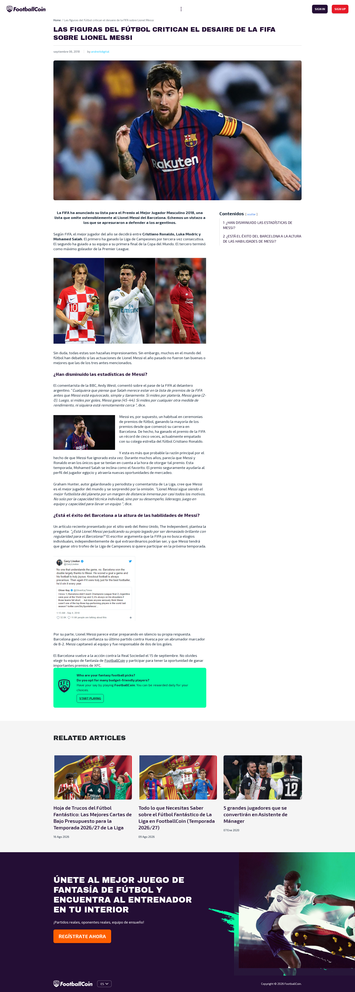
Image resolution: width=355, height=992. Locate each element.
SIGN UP (340, 9)
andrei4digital (100, 51)
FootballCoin (114, 660)
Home (57, 20)
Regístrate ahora (82, 936)
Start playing (90, 698)
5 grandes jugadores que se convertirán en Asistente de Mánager (255, 814)
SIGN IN (320, 9)
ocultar (251, 214)
